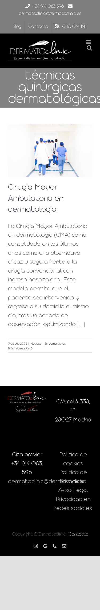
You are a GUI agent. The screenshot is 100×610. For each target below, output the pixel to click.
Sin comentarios (55, 343)
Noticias (35, 343)
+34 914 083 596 (48, 7)
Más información (19, 348)
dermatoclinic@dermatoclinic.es (50, 14)
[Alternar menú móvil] (89, 42)
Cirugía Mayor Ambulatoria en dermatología (36, 198)
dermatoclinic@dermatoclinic (46, 481)
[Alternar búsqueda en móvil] (89, 48)
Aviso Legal (73, 490)
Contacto (78, 534)
